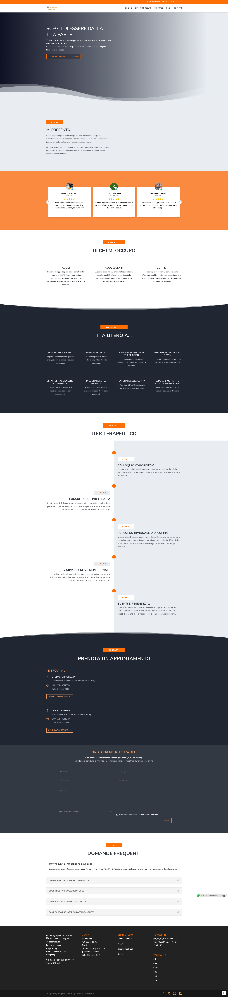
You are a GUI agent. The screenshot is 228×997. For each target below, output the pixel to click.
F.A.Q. (168, 8)
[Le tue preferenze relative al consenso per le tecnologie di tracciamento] (224, 993)
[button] (180, 202)
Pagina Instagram (92, 955)
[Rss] (156, 972)
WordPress (91, 993)
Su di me (128, 8)
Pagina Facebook (91, 951)
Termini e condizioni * (150, 814)
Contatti (178, 8)
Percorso (158, 8)
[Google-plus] (156, 967)
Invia (166, 820)
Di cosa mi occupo (143, 8)
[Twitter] (156, 963)
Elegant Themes (65, 993)
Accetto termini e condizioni (139, 814)
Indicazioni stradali (60, 696)
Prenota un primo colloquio (63, 56)
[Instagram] (156, 976)
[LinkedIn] (156, 980)
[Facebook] (155, 959)
